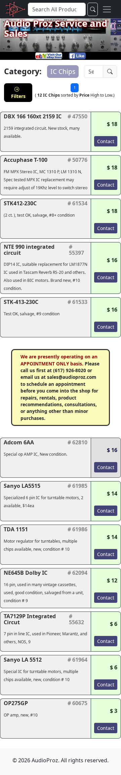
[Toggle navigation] (107, 9)
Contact (105, 141)
